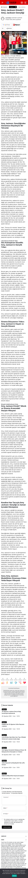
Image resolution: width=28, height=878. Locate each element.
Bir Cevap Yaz (7, 788)
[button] (21, 2)
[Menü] (2, 2)
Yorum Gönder (7, 827)
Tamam (14, 875)
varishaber (8, 17)
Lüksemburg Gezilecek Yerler (9, 241)
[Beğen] (2, 28)
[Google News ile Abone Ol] (6, 24)
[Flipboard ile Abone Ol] (16, 24)
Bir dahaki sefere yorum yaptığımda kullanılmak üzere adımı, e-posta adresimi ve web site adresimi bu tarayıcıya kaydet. (14, 822)
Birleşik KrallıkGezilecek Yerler (9, 404)
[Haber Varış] (11, 2)
